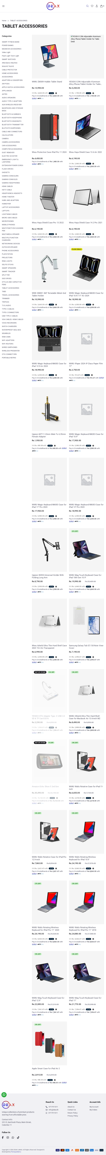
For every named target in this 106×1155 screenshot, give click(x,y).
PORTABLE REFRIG (9, 358)
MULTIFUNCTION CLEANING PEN (12, 229)
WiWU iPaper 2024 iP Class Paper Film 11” (86, 364)
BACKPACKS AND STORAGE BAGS (12, 109)
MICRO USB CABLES (9, 218)
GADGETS (6, 172)
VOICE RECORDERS (9, 323)
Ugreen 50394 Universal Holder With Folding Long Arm (48, 576)
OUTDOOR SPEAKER (9, 247)
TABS (4, 291)
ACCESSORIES (7, 77)
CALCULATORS (7, 135)
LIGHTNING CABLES (9, 214)
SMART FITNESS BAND (11, 42)
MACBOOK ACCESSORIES (11, 49)
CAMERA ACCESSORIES (11, 142)
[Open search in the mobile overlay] (87, 6)
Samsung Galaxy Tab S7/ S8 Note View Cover (86, 646)
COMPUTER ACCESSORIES (12, 149)
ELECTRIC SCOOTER (9, 156)
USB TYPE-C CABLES (10, 316)
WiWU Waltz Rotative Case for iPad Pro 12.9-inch (49, 858)
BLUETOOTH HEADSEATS (11, 121)
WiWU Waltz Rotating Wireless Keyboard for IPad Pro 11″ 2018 (82, 928)
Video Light (6, 52)
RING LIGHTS (7, 261)
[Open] (3, 6)
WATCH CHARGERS (9, 326)
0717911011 (53, 1107)
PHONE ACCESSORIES (10, 251)
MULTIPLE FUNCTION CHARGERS (10, 239)
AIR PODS (5, 84)
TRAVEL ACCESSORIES (10, 295)
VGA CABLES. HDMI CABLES (12, 319)
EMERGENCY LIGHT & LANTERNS (10, 160)
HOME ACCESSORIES (10, 73)
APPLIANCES (7, 91)
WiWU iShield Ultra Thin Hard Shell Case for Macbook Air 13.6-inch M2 (84, 717)
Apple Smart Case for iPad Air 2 (46, 1068)
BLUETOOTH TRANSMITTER (12, 125)
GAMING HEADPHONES (11, 183)
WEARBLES (6, 333)
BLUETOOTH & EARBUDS (11, 114)
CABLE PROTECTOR (9, 70)
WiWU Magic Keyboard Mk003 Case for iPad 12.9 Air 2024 (49, 364)
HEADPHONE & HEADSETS (12, 193)
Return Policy (72, 1113)
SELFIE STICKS (7, 264)
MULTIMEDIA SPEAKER (10, 234)
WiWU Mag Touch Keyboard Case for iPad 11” (85, 999)
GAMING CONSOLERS (10, 176)
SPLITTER (6, 275)
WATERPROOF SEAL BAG (11, 330)
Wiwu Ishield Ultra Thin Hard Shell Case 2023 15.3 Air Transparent (49, 646)
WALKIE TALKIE (8, 66)
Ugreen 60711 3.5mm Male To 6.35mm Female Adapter (49, 435)
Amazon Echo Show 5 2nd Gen (45, 786)
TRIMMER (5, 298)
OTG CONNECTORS (9, 354)
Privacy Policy (73, 1116)
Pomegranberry (16, 1152)
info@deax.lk (54, 1110)
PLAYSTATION (7, 254)
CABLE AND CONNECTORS (12, 132)
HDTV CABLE (7, 190)
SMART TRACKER (8, 271)
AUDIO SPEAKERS (9, 98)
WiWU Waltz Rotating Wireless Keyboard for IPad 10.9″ (82, 858)
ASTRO (4, 94)
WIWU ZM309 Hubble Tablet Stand (47, 82)
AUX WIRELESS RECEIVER (11, 105)
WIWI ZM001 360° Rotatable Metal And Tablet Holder (49, 294)
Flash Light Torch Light (10, 56)
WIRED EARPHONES (9, 347)
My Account (94, 1107)
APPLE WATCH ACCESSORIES (13, 87)
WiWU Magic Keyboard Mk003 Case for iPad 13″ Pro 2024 (86, 505)
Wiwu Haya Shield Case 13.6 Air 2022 (85, 152)
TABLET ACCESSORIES (10, 288)
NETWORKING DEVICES (11, 244)
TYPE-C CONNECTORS (10, 312)
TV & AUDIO (6, 305)
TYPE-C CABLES (8, 309)
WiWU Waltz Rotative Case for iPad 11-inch (86, 787)
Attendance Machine (9, 63)
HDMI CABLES (7, 186)
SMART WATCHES (9, 59)
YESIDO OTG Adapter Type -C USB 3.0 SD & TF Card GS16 (48, 717)
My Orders (93, 1110)
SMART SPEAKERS (9, 268)
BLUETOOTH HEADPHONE (12, 118)
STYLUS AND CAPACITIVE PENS (12, 283)
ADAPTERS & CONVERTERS (12, 80)
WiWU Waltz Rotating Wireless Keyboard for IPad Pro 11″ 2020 (45, 928)
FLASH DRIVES (7, 169)
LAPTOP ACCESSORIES (11, 207)
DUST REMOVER (8, 152)
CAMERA (5, 139)
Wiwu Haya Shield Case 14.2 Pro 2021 (85, 222)
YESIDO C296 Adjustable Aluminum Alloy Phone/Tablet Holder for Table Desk (85, 83)
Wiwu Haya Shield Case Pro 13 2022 (48, 222)
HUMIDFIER (6, 204)
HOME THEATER (8, 197)
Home (4, 21)
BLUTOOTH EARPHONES (11, 128)
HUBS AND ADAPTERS (10, 200)
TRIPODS (5, 302)
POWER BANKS (8, 45)
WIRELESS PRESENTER (11, 351)
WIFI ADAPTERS (8, 340)
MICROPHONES (8, 221)
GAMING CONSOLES (9, 179)
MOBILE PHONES (8, 225)
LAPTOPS (5, 211)
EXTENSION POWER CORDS (12, 165)
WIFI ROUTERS (7, 344)
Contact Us (72, 1110)
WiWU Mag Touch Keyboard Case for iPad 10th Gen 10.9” (85, 576)
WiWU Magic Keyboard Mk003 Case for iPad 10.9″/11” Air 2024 (86, 294)
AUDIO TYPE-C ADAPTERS (12, 101)
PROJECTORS (7, 258)
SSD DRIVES (7, 278)
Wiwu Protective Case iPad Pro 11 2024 (49, 152)
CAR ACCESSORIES (9, 145)
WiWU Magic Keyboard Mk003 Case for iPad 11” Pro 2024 (49, 505)
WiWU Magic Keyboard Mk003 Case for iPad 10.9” (86, 435)
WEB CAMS (6, 337)
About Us (71, 1107)
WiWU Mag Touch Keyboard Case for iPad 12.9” (48, 999)
